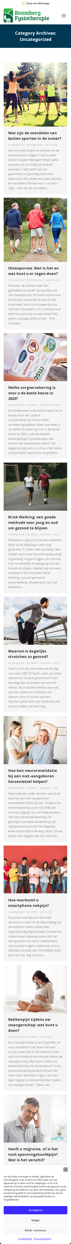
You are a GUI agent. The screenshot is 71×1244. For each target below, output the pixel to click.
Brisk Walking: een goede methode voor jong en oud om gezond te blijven (33, 522)
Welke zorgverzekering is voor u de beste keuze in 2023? (32, 393)
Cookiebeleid (25, 1238)
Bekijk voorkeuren (35, 1230)
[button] (65, 1169)
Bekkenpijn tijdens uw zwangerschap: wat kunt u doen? (33, 1025)
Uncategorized (16, 144)
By (34, 144)
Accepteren (35, 1210)
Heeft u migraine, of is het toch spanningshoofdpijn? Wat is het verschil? (33, 1154)
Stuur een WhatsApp (37, 3)
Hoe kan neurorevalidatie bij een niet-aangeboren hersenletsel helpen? (32, 776)
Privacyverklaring (42, 1238)
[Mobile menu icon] (63, 15)
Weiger (35, 1220)
